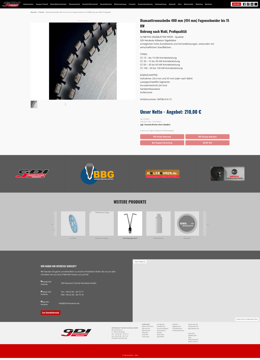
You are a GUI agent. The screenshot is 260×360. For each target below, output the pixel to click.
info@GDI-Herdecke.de (69, 303)
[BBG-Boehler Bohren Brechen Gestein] (97, 174)
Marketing (199, 4)
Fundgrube (160, 324)
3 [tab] (124, 244)
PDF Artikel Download (162, 136)
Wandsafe (208, 4)
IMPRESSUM (192, 335)
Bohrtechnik (146, 330)
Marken (159, 333)
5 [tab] (130, 244)
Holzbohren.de (193, 326)
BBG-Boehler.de (193, 328)
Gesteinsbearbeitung (145, 4)
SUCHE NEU (207, 142)
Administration (28, 4)
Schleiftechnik (177, 328)
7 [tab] (136, 244)
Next (208, 224)
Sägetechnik (176, 326)
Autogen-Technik (42, 4)
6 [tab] (133, 244)
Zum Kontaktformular (50, 312)
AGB (189, 337)
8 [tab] (139, 244)
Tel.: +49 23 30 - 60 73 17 (72, 291)
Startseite (33, 12)
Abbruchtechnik (147, 326)
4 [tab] (127, 244)
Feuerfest (132, 4)
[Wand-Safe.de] (227, 174)
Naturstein (160, 335)
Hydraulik (172, 4)
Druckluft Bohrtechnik (90, 4)
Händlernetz (161, 326)
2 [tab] (121, 244)
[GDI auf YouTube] (252, 4)
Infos (179, 4)
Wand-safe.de (193, 324)
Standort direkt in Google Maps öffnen (247, 319)
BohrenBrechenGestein (58, 4)
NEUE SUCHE (236, 4)
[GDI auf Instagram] (248, 4)
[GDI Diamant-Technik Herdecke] (32, 174)
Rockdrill (175, 324)
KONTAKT (191, 333)
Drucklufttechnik (106, 4)
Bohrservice (146, 328)
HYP (86, 294)
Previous (52, 224)
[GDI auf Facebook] (244, 4)
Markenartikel (188, 4)
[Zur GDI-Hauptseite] (11, 4)
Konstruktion (161, 330)
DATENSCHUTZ (193, 340)
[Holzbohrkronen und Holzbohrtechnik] (162, 174)
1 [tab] (118, 244)
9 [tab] (142, 244)
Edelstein (145, 333)
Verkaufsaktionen (178, 330)
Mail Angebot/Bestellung (162, 142)
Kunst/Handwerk (162, 328)
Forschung (145, 337)
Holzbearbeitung (160, 4)
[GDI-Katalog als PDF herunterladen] (255, 4)
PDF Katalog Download (207, 136)
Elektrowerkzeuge (120, 4)
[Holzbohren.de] (162, 174)
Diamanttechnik (74, 4)
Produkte (41, 12)
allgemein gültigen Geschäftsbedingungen (162, 130)
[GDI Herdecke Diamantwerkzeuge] (32, 174)
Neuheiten (160, 337)
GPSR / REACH (193, 342)
